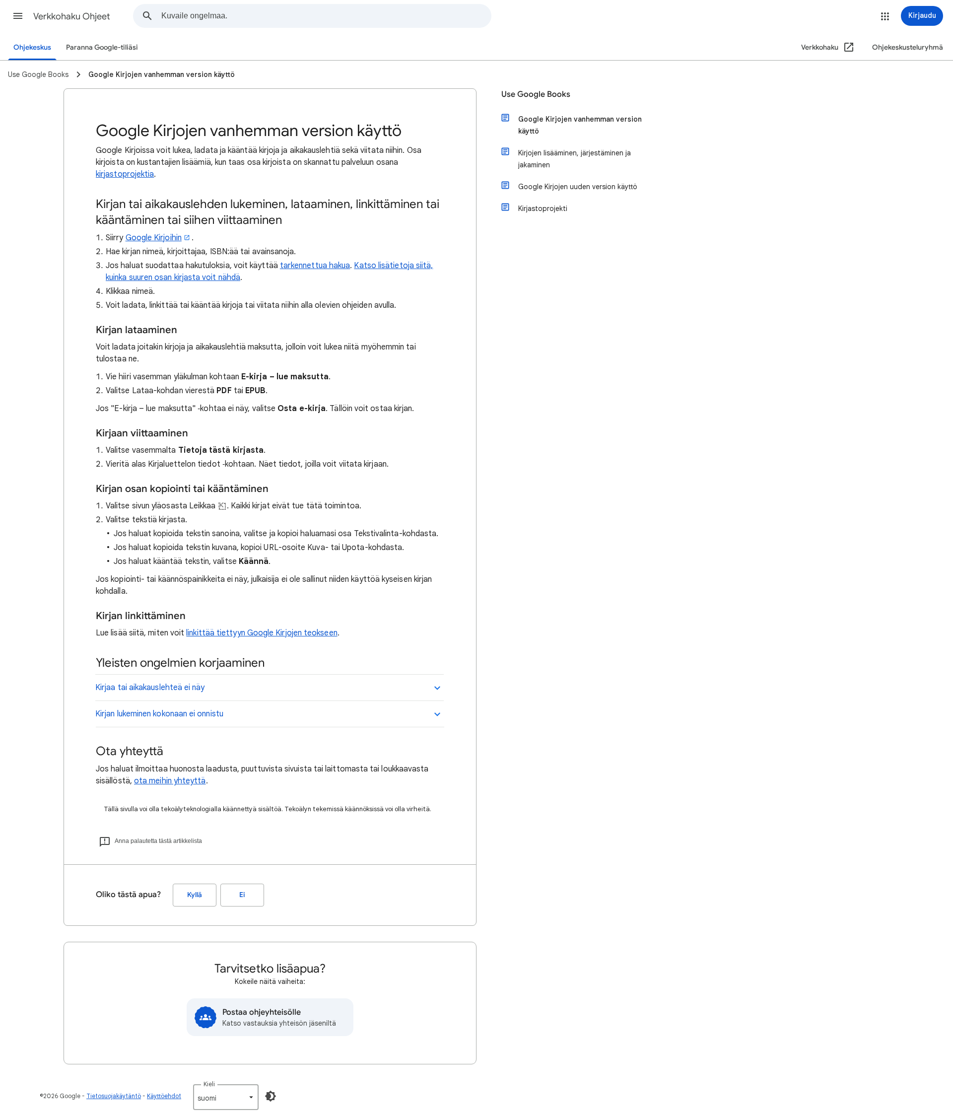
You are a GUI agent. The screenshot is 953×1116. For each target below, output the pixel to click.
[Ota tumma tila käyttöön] (270, 1096)
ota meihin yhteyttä (170, 781)
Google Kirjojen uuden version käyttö (577, 186)
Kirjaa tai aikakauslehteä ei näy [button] (150, 688)
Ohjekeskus (32, 47)
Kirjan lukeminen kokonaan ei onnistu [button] (159, 714)
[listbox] (226, 1097)
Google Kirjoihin (154, 238)
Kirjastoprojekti (542, 208)
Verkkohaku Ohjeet (71, 16)
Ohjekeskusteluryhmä (907, 47)
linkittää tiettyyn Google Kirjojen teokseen (261, 633)
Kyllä (194, 895)
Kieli (209, 1084)
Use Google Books (535, 94)
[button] (18, 16)
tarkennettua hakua (315, 266)
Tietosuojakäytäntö (113, 1096)
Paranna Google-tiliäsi (102, 47)
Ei (242, 895)
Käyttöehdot (164, 1096)
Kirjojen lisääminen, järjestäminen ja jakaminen (574, 158)
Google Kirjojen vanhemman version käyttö (580, 125)
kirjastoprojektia (125, 174)
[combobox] (326, 15)
